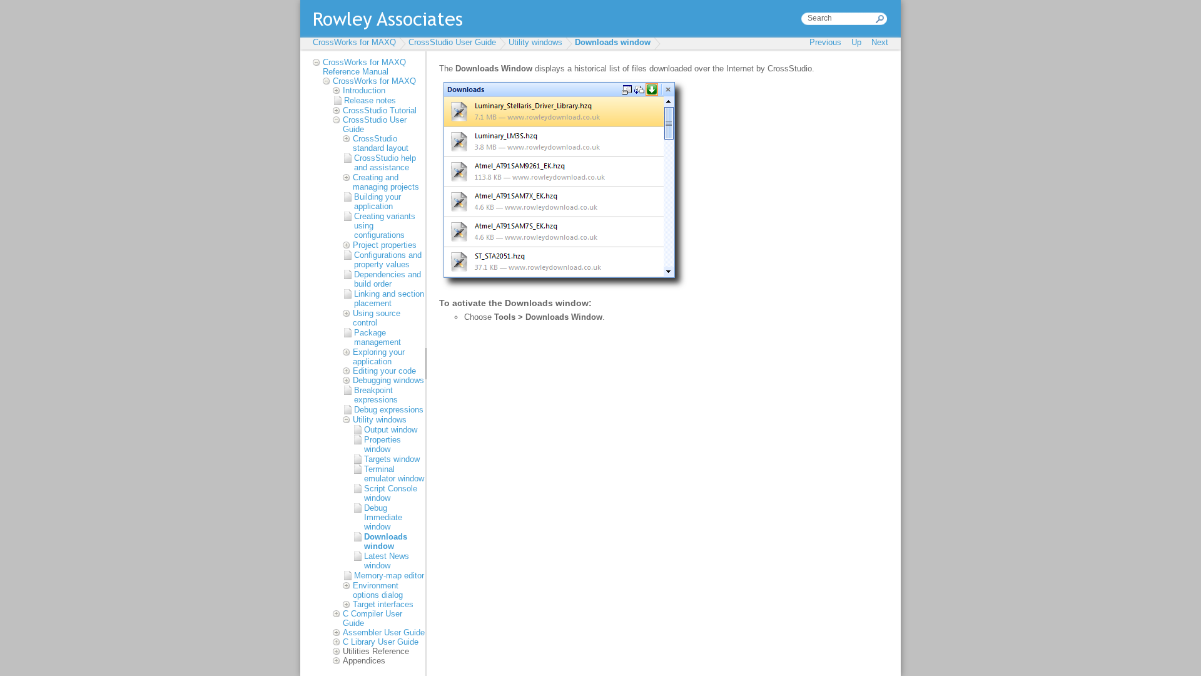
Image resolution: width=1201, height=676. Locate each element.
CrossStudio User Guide (452, 42)
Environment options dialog (378, 590)
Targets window (392, 459)
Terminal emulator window (394, 473)
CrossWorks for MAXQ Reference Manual (364, 67)
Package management (377, 337)
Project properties (385, 245)
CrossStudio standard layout (380, 143)
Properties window (382, 444)
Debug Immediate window (383, 517)
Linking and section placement (389, 298)
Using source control (376, 318)
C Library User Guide (380, 642)
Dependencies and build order (387, 279)
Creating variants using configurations (384, 226)
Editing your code (384, 371)
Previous (825, 42)
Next (879, 42)
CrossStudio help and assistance (385, 162)
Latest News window (386, 560)
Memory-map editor (389, 575)
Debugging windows (388, 380)
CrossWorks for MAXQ (354, 42)
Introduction (364, 90)
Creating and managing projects (386, 182)
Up (856, 42)
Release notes (370, 100)
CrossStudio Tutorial (380, 110)
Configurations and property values (388, 259)
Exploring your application (379, 356)
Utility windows (535, 42)
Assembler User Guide (384, 632)
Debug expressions (388, 409)
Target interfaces (383, 604)
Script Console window (390, 493)
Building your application (377, 201)
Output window (390, 429)
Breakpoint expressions (376, 395)
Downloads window (613, 42)
